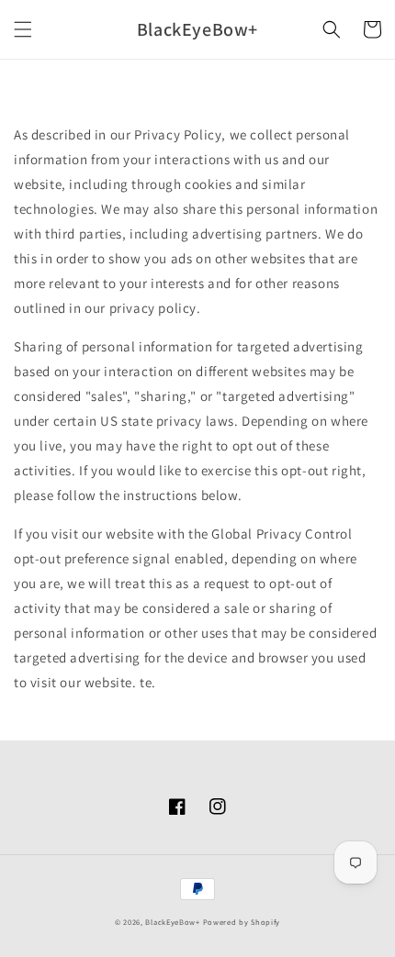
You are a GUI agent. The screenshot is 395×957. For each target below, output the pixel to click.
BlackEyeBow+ (172, 922)
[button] (23, 29)
